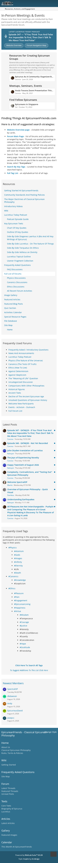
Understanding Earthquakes (20, 499)
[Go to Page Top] (53, 854)
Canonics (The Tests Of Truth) (22, 364)
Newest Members (13, 683)
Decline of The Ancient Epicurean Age (26, 396)
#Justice (23, 625)
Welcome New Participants (21, 403)
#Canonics (13, 576)
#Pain (16, 597)
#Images (18, 558)
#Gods (17, 555)
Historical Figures (16, 389)
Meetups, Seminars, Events (25, 85)
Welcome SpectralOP (17, 482)
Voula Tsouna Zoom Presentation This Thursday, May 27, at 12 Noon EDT (34, 90)
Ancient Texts (14, 392)
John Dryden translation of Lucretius (25, 450)
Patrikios (10, 495)
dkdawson (12, 696)
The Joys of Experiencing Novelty (23, 457)
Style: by (29, 859)
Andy (9, 703)
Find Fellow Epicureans (23, 99)
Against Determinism (18, 371)
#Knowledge (20, 580)
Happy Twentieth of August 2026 (23, 465)
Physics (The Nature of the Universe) (25, 360)
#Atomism (19, 551)
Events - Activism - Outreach (21, 407)
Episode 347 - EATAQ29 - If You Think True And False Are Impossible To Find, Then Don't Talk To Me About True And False (30, 433)
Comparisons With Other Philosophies (26, 385)
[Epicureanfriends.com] (7, 3)
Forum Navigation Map (36, 45)
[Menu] (54, 3)
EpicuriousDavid (15, 710)
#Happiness (19, 607)
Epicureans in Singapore (26, 104)
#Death (17, 572)
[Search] (40, 3)
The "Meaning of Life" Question (23, 378)
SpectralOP (12, 689)
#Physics (12, 547)
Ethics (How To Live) (17, 367)
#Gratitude (25, 647)
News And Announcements (21, 353)
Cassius (10, 439)
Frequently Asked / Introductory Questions (28, 349)
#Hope (23, 643)
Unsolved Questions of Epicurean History (27, 400)
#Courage (24, 622)
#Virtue (17, 611)
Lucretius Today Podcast (19, 357)
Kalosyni (10, 453)
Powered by (29, 855)
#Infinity (18, 562)
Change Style (50, 732)
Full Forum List (15, 411)
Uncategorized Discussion (20, 382)
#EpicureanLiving (22, 604)
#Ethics (11, 588)
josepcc (10, 718)
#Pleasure (19, 593)
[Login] (47, 3)
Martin (10, 485)
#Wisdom (24, 615)
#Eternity (18, 565)
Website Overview (13, 45)
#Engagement (20, 600)
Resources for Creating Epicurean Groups (29, 57)
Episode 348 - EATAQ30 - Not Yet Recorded (27, 443)
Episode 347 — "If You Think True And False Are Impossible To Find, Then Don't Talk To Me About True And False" (31, 37)
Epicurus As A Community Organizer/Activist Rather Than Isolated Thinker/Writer (34, 76)
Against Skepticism (17, 375)
